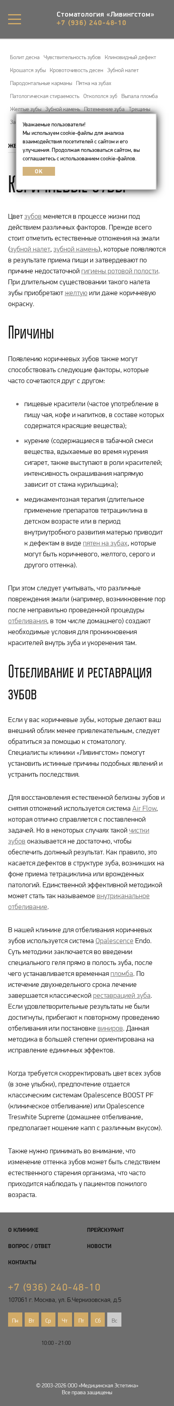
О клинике (23, 1230)
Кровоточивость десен (76, 70)
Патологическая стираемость (44, 96)
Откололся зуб (100, 96)
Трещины (139, 109)
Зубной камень (62, 109)
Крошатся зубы (28, 70)
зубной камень (75, 249)
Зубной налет (123, 70)
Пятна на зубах (93, 83)
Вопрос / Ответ (29, 1246)
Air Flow (144, 808)
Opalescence (114, 941)
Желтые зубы (25, 109)
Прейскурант (105, 1230)
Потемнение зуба (104, 109)
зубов (33, 216)
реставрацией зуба (122, 995)
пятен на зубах (105, 543)
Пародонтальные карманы (41, 83)
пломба (121, 973)
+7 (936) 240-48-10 (92, 22)
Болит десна (25, 57)
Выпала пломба (139, 96)
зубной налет (30, 249)
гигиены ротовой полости (119, 271)
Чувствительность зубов (72, 57)
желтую (76, 293)
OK (38, 171)
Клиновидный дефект (130, 57)
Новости (99, 1246)
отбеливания (27, 621)
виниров (110, 1028)
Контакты (22, 1262)
